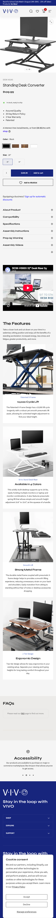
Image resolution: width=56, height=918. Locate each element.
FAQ (22, 713)
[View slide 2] (26, 775)
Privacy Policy (18, 886)
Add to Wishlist (30, 182)
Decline (26, 904)
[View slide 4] (33, 775)
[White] (33, 146)
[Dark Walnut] (15, 146)
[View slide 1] (23, 775)
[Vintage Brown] (24, 146)
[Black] (6, 146)
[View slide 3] (29, 775)
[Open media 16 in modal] (51, 22)
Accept (26, 896)
